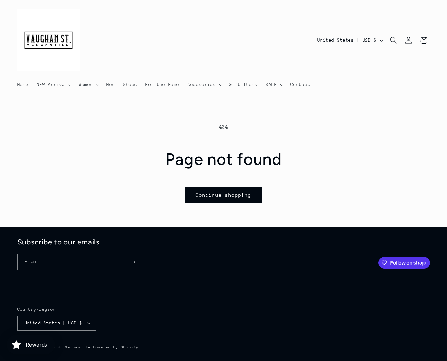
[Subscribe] (132, 262)
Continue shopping (224, 195)
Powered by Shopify (116, 347)
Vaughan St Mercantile (63, 347)
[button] (88, 85)
